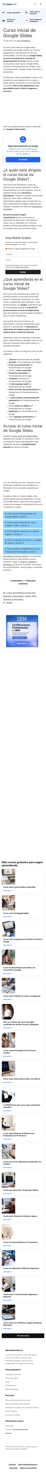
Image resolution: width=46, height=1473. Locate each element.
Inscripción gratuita (12, 1415)
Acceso (8, 1433)
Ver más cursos (23, 1336)
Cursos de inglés (11, 1378)
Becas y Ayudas (11, 1411)
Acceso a (16, 1429)
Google (9, 603)
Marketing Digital (11, 1389)
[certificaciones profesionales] (22, 646)
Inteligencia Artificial (13, 1374)
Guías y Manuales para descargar (17, 1400)
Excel (7, 1382)
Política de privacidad (28, 1468)
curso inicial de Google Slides (25, 436)
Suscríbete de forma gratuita (15, 556)
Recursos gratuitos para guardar (17, 1404)
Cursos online (30, 596)
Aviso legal (13, 1468)
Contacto (12, 1464)
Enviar (23, 272)
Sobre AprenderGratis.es (27, 1464)
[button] (35, 4)
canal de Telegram (28, 562)
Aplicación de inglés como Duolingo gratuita (22, 1408)
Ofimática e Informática (13, 599)
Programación (10, 1385)
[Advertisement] (23, 110)
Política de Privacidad (21, 267)
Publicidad (9, 1426)
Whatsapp (7, 564)
